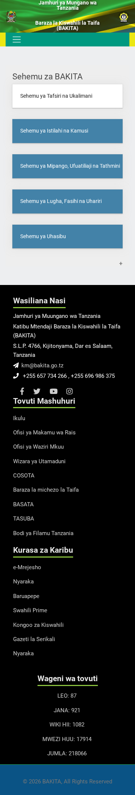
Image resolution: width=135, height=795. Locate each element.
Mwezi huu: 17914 (67, 739)
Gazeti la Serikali (34, 639)
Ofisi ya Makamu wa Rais (44, 432)
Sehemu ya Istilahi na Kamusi (54, 131)
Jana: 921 (67, 710)
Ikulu (19, 418)
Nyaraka (23, 581)
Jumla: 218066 (67, 753)
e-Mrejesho (27, 567)
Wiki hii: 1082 (67, 724)
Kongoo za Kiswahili (38, 625)
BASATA (23, 504)
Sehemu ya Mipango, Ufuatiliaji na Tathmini (70, 166)
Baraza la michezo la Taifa (46, 489)
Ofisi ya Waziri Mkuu (38, 446)
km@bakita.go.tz (42, 365)
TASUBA (23, 518)
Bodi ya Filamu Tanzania (43, 533)
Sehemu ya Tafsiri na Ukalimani (56, 96)
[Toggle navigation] (16, 39)
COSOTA (23, 475)
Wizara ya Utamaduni (39, 461)
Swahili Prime (30, 610)
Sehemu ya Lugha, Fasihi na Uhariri (61, 201)
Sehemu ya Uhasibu (43, 236)
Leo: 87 (66, 695)
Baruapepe (26, 596)
